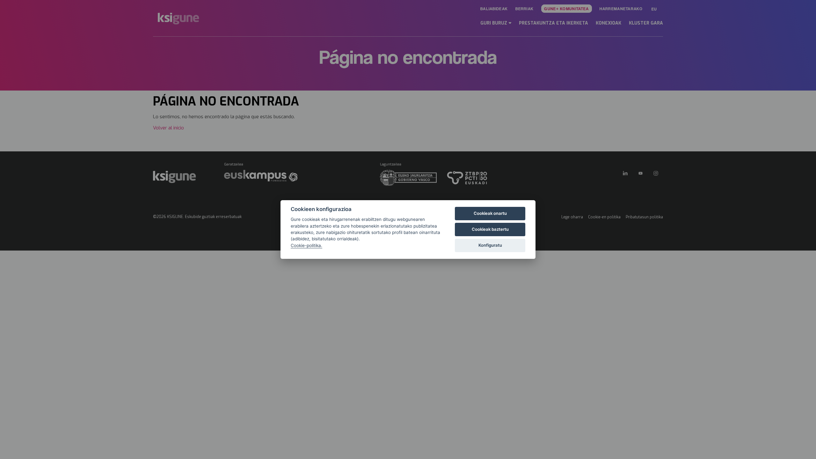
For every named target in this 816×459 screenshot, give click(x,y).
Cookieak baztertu (490, 229)
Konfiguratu (490, 245)
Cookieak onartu (490, 213)
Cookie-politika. (306, 245)
